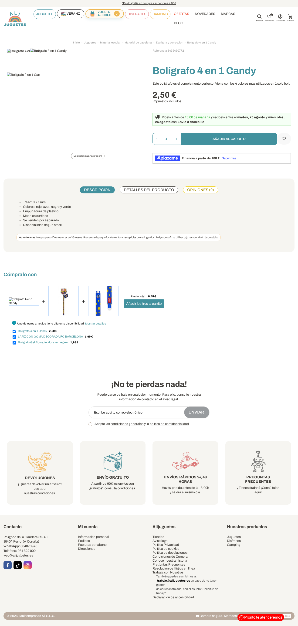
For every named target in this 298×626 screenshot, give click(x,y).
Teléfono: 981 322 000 (19, 551)
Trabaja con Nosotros (167, 572)
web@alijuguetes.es (18, 555)
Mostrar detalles (95, 323)
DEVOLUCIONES (40, 478)
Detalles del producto (149, 190)
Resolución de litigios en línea (173, 568)
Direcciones (86, 548)
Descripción (97, 190)
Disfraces (234, 541)
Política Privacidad (165, 545)
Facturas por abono (92, 545)
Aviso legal (160, 541)
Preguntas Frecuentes (168, 564)
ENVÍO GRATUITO (113, 477)
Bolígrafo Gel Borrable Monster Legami (43, 342)
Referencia (159, 50)
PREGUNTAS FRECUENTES (258, 479)
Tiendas (158, 537)
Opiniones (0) (200, 190)
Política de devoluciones (169, 552)
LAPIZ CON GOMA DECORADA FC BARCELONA (50, 336)
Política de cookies (165, 548)
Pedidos (84, 541)
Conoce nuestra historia (169, 560)
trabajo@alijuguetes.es (173, 580)
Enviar (197, 412)
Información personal (93, 537)
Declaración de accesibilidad (173, 597)
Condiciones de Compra (170, 556)
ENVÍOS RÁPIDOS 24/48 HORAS (185, 479)
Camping (233, 545)
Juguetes (234, 537)
